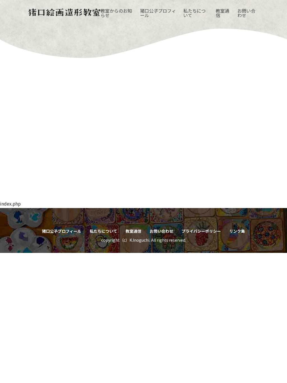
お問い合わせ (246, 13)
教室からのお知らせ (116, 13)
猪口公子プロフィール (158, 13)
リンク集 (237, 231)
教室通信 (222, 13)
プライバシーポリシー (201, 231)
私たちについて (194, 13)
